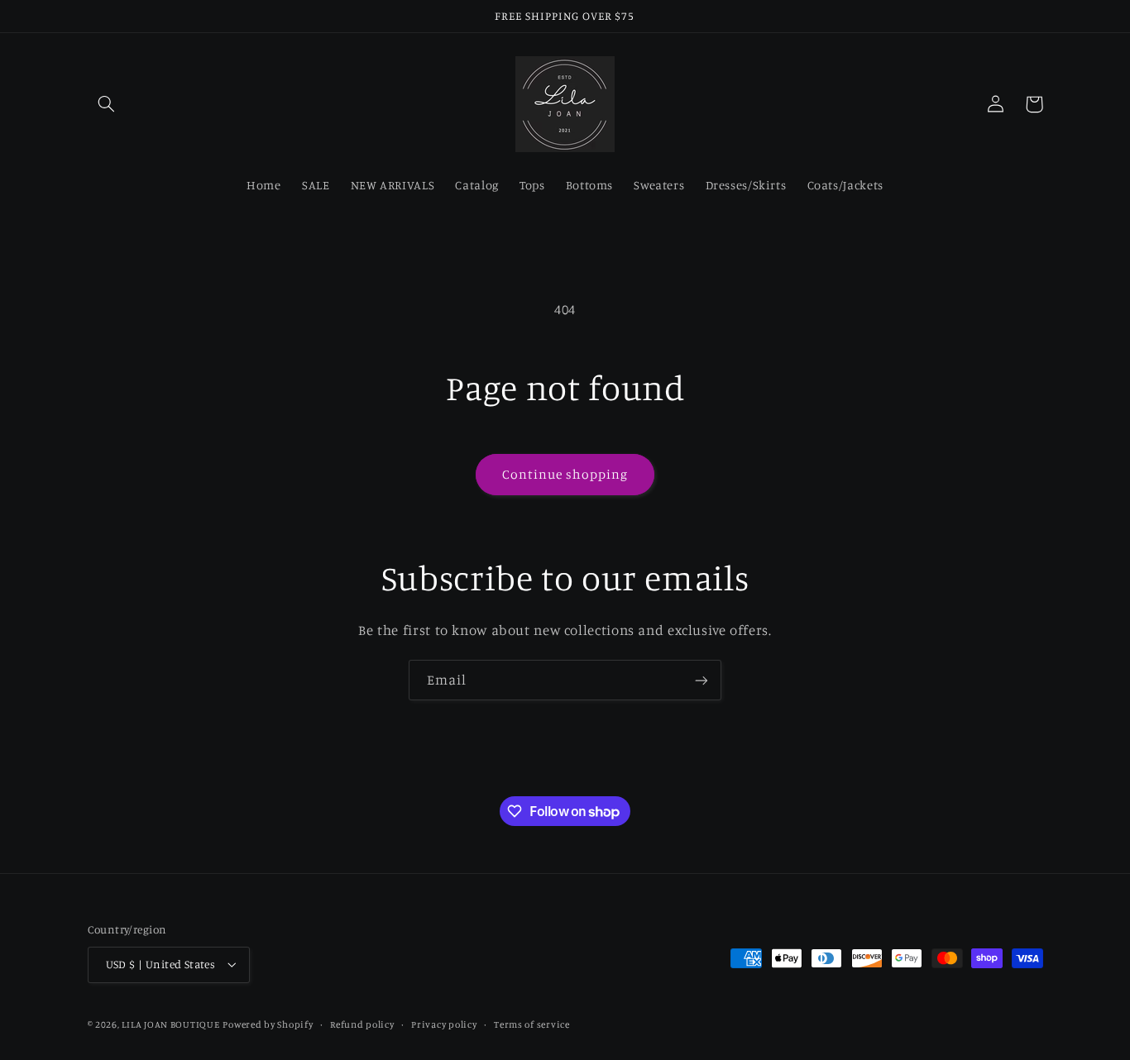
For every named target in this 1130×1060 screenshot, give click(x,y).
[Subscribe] (701, 680)
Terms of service (532, 1024)
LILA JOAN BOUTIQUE (170, 1024)
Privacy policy (443, 1024)
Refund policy (362, 1024)
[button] (107, 104)
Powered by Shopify (268, 1024)
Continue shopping (565, 474)
